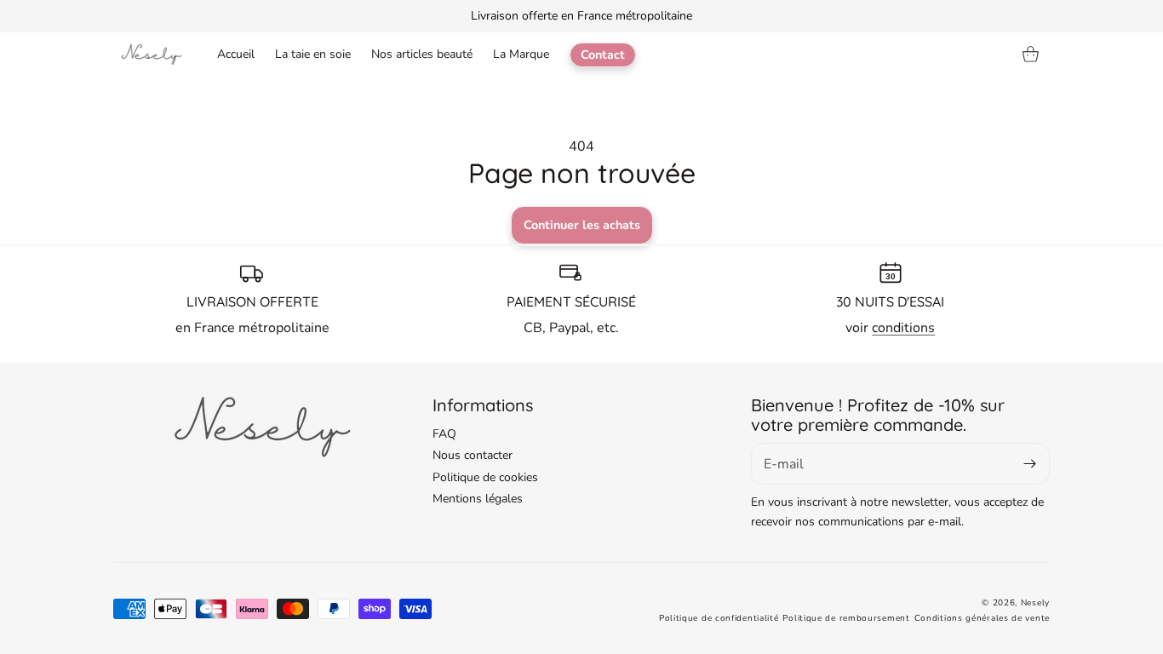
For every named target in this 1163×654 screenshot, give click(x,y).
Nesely (1035, 603)
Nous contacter (473, 455)
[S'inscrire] (1030, 464)
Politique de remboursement (845, 618)
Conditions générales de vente (982, 618)
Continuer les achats (582, 224)
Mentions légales (478, 498)
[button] (1031, 54)
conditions (903, 327)
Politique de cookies (485, 477)
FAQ (444, 434)
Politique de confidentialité (719, 618)
